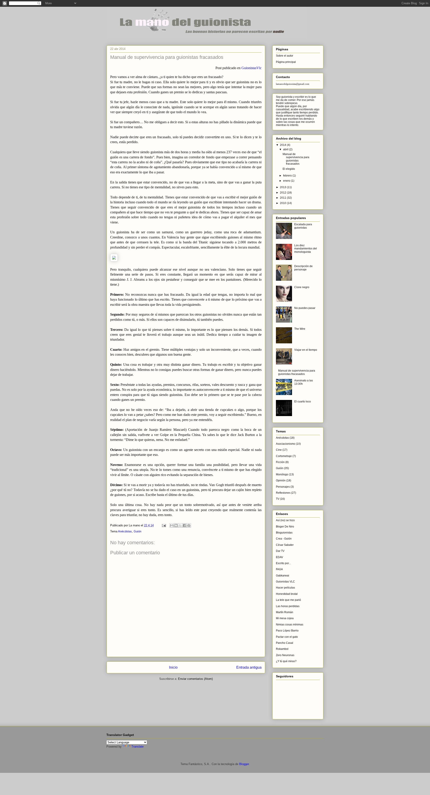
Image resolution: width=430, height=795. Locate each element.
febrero (287, 175)
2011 (283, 197)
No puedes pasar (304, 308)
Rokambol (282, 648)
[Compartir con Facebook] (184, 525)
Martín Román (284, 612)
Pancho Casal (284, 642)
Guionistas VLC (285, 581)
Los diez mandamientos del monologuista (305, 248)
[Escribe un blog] (176, 525)
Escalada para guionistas (303, 226)
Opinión (281, 480)
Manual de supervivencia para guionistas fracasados (296, 159)
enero (287, 180)
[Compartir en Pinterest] (189, 525)
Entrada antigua (249, 667)
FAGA (279, 569)
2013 (283, 187)
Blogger (244, 764)
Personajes (283, 486)
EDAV (279, 557)
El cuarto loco (302, 401)
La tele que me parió (288, 600)
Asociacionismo (285, 443)
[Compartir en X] (180, 525)
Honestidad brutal (287, 593)
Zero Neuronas (285, 655)
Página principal (286, 62)
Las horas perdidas (287, 606)
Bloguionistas (284, 532)
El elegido (289, 168)
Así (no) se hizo (285, 520)
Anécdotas (125, 531)
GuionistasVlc (251, 68)
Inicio (173, 667)
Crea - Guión (284, 538)
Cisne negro (301, 287)
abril (286, 149)
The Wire (299, 328)
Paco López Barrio (287, 630)
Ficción (280, 462)
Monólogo (282, 474)
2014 (283, 145)
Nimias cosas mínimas (289, 624)
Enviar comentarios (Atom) (195, 678)
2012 (283, 192)
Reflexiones (283, 492)
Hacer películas (285, 587)
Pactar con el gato (287, 636)
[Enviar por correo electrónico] (172, 525)
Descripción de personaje (303, 268)
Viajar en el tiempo (305, 349)
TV (277, 498)
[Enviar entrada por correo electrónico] (163, 525)
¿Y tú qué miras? (286, 661)
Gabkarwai (282, 575)
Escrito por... (283, 563)
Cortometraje (284, 456)
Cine (279, 449)
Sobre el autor (284, 55)
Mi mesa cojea (285, 618)
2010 (283, 203)
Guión (137, 531)
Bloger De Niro (285, 526)
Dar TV (280, 551)
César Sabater (285, 544)
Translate (137, 746)
